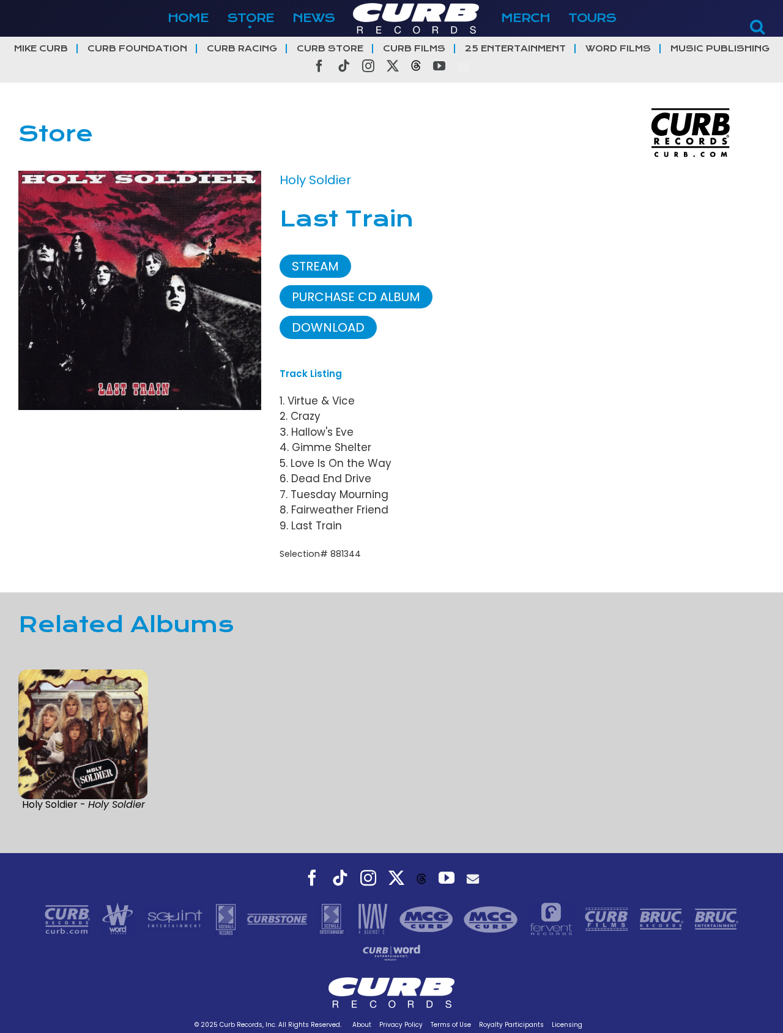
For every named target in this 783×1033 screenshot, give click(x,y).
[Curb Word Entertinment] (391, 952)
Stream (315, 266)
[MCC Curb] (492, 918)
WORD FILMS (618, 48)
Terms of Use (451, 1024)
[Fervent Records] (552, 918)
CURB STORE (330, 48)
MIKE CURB (41, 48)
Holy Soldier (315, 179)
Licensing (567, 1024)
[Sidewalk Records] (227, 918)
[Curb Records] (68, 918)
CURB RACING (242, 48)
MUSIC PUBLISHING (720, 48)
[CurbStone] (278, 918)
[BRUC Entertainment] (717, 918)
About (361, 1024)
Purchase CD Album (356, 296)
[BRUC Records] (663, 918)
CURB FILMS (414, 48)
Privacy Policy (401, 1024)
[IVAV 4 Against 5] (374, 918)
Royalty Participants (511, 1024)
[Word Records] (119, 918)
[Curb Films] (608, 918)
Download (328, 327)
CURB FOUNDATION (137, 48)
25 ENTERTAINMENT (515, 48)
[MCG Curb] (428, 918)
